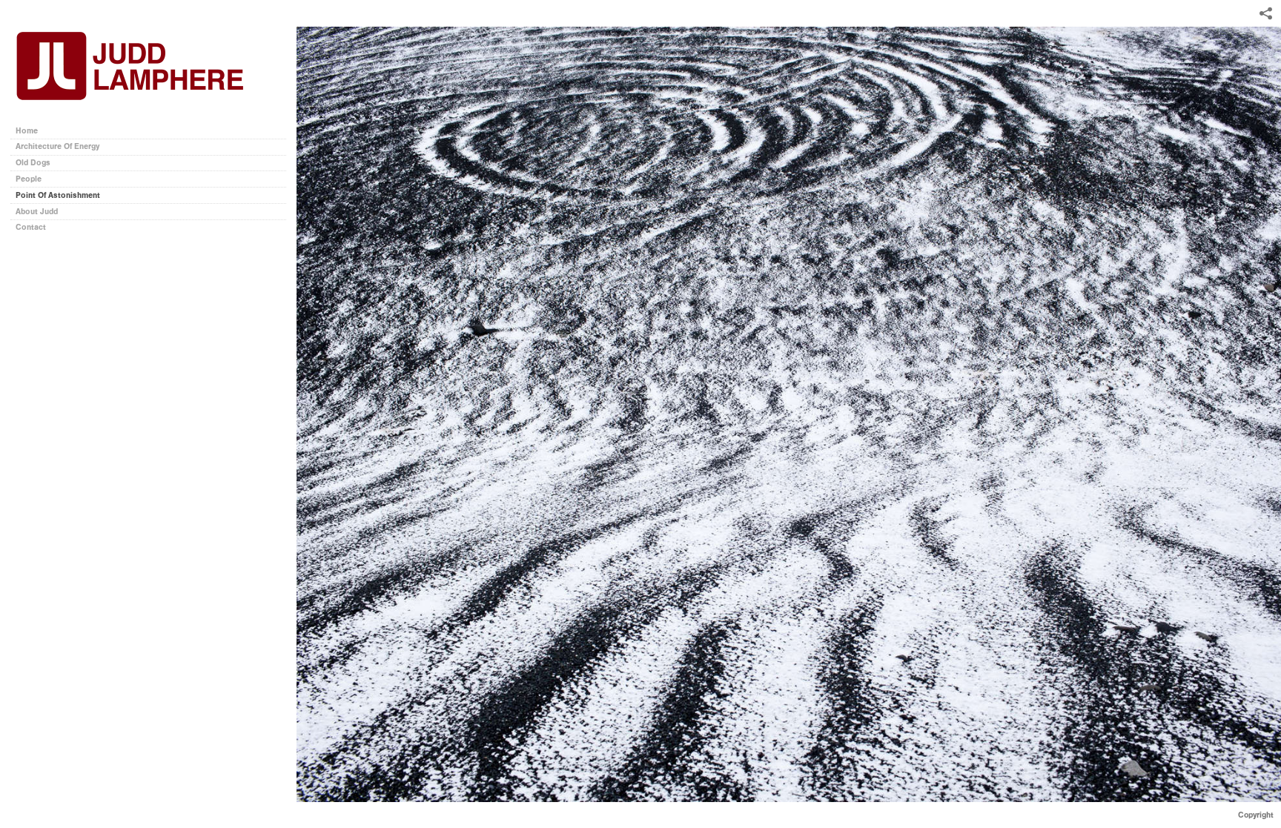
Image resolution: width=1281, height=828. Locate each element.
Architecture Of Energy (57, 146)
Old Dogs (33, 163)
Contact (31, 227)
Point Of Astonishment (58, 195)
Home (27, 131)
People (29, 179)
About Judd (37, 211)
